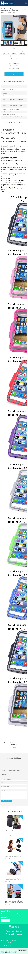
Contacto (18, 934)
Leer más (14, 747)
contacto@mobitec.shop (9, 943)
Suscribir (5, 921)
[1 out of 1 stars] (2, 776)
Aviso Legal (10, 931)
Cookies (19, 931)
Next (26, 42)
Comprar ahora (15, 74)
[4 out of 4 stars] (6, 776)
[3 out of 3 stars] (4, 776)
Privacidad (10, 934)
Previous (1, 42)
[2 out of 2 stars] (3, 776)
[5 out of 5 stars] (7, 776)
